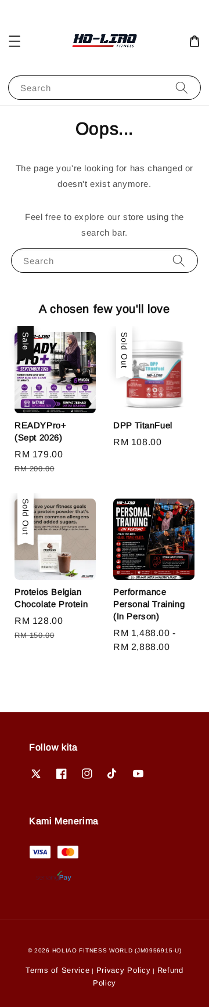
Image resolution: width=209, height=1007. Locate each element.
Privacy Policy (123, 970)
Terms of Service (57, 970)
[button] (14, 41)
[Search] (181, 87)
